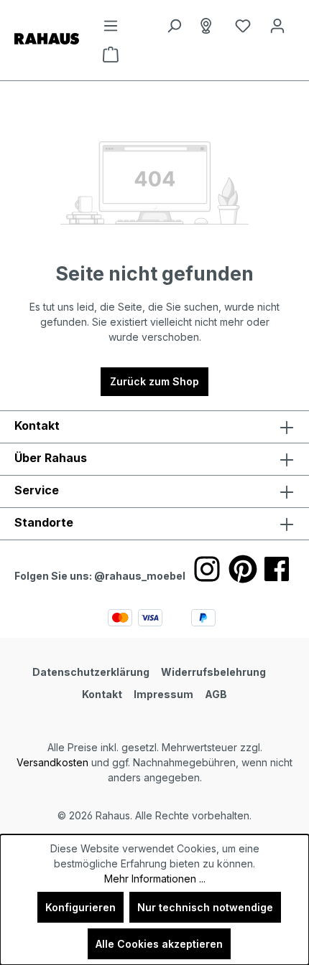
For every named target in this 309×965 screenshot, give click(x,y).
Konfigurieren (80, 907)
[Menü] (110, 25)
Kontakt (102, 694)
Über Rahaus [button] (50, 458)
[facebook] (276, 569)
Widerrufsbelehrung (213, 672)
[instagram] (207, 569)
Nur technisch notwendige (205, 907)
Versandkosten (52, 762)
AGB (216, 694)
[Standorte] (208, 25)
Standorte (43, 522)
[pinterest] (243, 569)
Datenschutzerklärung (90, 672)
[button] (154, 524)
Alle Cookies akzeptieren (159, 944)
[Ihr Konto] (277, 25)
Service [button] (36, 490)
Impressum (163, 694)
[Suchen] (174, 25)
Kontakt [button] (37, 425)
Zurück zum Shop (154, 381)
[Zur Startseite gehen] (46, 37)
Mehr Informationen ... (155, 878)
